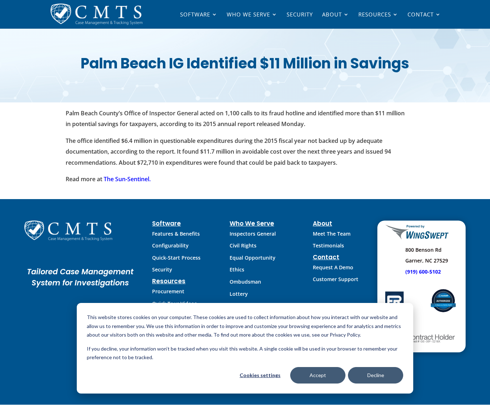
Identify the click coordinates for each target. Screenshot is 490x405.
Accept (318, 375)
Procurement (168, 291)
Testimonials (328, 245)
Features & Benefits (176, 233)
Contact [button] (420, 15)
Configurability (170, 245)
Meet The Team (331, 233)
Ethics (237, 269)
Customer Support (335, 279)
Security (300, 15)
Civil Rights (243, 245)
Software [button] (195, 15)
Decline (375, 375)
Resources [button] (374, 15)
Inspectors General (253, 233)
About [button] (332, 15)
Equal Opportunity (252, 257)
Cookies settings (260, 375)
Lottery (239, 293)
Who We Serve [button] (248, 15)
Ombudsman (245, 281)
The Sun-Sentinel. (127, 179)
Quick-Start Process (176, 257)
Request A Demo (333, 267)
